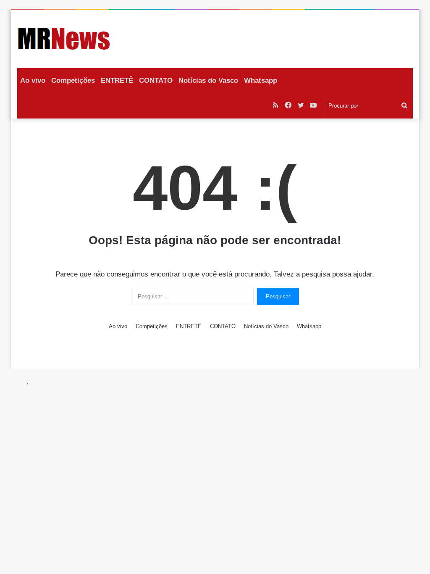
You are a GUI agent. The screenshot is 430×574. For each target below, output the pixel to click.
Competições (73, 80)
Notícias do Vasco (208, 80)
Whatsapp (260, 80)
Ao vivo (32, 80)
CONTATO (156, 80)
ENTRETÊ (117, 80)
